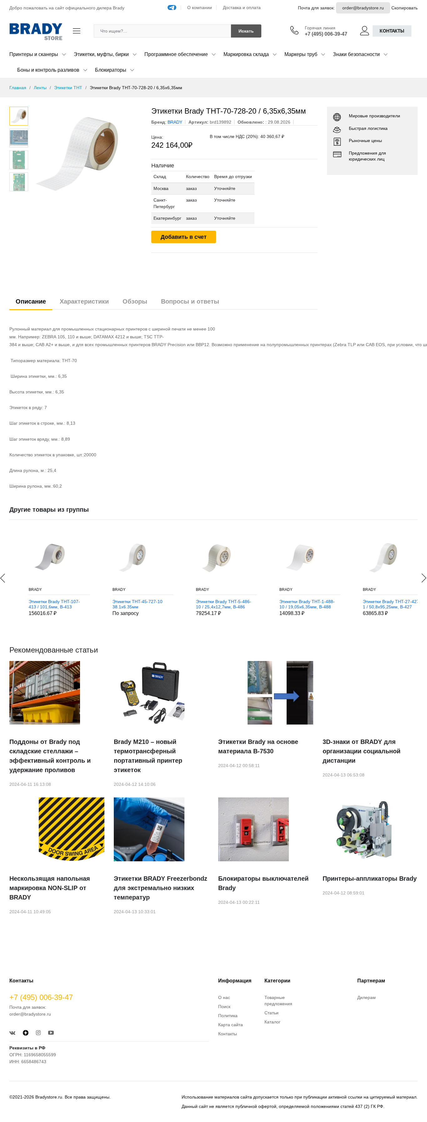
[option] (86, 154)
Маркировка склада (246, 54)
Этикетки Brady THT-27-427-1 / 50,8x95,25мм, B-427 (379, 604)
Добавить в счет (184, 237)
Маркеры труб (300, 54)
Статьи (271, 1012)
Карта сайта (230, 1024)
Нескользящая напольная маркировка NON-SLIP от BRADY (49, 888)
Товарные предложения (278, 1000)
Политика (228, 1015)
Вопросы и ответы (190, 301)
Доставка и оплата (242, 7)
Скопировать (404, 7)
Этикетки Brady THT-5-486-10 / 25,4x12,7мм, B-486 (211, 604)
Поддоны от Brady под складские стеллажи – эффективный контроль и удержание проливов (50, 755)
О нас (224, 997)
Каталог (272, 1021)
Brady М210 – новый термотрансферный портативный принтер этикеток (148, 755)
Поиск (224, 1006)
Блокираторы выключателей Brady (263, 883)
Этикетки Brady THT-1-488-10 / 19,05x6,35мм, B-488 (294, 604)
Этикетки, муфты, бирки (101, 54)
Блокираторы (110, 70)
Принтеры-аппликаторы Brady (370, 878)
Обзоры (135, 301)
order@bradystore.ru (363, 7)
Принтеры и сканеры (33, 54)
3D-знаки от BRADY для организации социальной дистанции (361, 751)
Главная (17, 87)
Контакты (391, 31)
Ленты (40, 87)
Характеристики (84, 301)
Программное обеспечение (176, 54)
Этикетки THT (68, 87)
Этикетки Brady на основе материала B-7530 (258, 746)
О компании (199, 7)
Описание (31, 301)
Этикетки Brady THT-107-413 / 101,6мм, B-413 (41, 604)
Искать (246, 30)
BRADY (22, 589)
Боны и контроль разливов (48, 70)
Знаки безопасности (356, 54)
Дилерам (366, 997)
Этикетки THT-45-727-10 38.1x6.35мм (125, 604)
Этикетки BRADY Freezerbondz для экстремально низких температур (160, 888)
